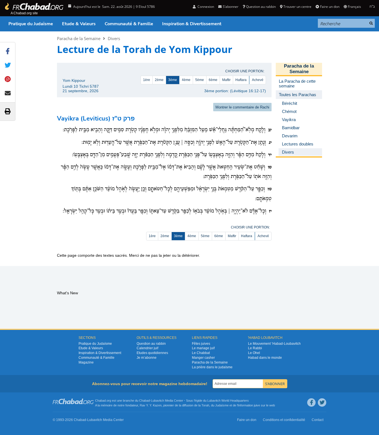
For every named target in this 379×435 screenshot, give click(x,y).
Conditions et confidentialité (284, 420)
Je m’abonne (147, 358)
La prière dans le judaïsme (212, 367)
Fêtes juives (201, 344)
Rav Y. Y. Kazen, (151, 405)
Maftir (226, 80)
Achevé (257, 80)
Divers (114, 38)
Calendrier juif (147, 348)
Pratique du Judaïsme (30, 24)
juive (257, 405)
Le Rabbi (255, 348)
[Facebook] (311, 402)
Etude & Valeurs (79, 24)
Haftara (241, 80)
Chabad (144, 400)
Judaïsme (222, 405)
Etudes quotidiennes (152, 353)
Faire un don (329, 6)
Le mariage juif (203, 348)
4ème (186, 80)
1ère (146, 80)
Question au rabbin (261, 6)
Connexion (205, 6)
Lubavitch (157, 400)
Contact (317, 420)
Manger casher (203, 358)
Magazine (86, 362)
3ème (172, 80)
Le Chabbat (201, 353)
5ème (199, 80)
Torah (205, 405)
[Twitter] (322, 402)
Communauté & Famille (129, 24)
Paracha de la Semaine (78, 38)
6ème (213, 80)
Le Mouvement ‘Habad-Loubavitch (274, 344)
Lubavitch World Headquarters (228, 400)
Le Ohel (254, 353)
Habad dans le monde (265, 358)
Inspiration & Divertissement (191, 24)
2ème (159, 80)
